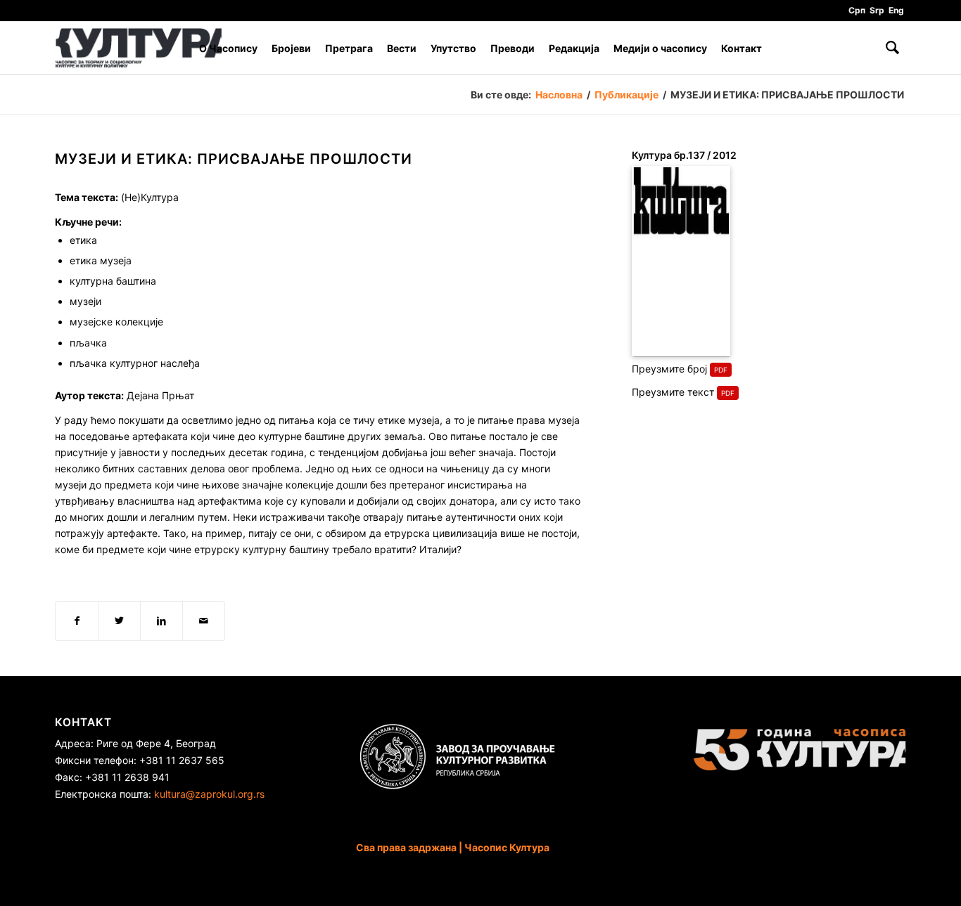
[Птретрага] (892, 48)
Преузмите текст (673, 392)
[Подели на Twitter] (119, 621)
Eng (896, 10)
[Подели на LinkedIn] (161, 621)
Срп (856, 10)
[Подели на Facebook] (77, 621)
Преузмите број (669, 369)
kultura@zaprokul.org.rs (209, 794)
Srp (877, 10)
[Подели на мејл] (203, 621)
